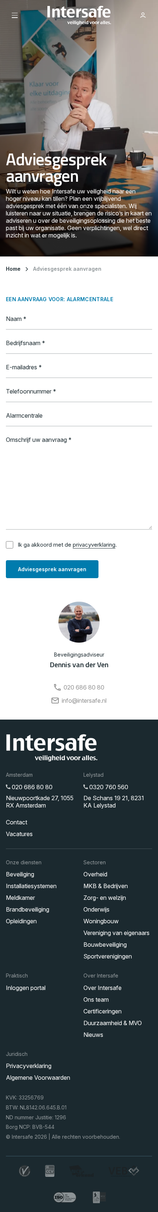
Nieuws (93, 1034)
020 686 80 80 (84, 687)
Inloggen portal (26, 987)
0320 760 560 (108, 787)
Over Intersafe (102, 987)
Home (13, 269)
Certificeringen (102, 1011)
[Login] (143, 15)
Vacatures (19, 834)
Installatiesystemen (31, 886)
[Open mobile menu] (15, 15)
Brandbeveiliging (27, 909)
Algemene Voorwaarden (38, 1077)
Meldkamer (20, 897)
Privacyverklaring (28, 1065)
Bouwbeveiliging (105, 944)
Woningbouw (101, 921)
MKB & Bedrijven (105, 886)
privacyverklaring (94, 544)
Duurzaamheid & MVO (112, 1023)
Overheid (95, 874)
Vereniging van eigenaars (116, 932)
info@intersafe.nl (84, 700)
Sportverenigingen (107, 956)
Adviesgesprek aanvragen (67, 269)
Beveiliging (20, 874)
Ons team (96, 999)
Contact (16, 822)
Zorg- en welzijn (104, 897)
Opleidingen (21, 921)
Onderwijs (96, 909)
